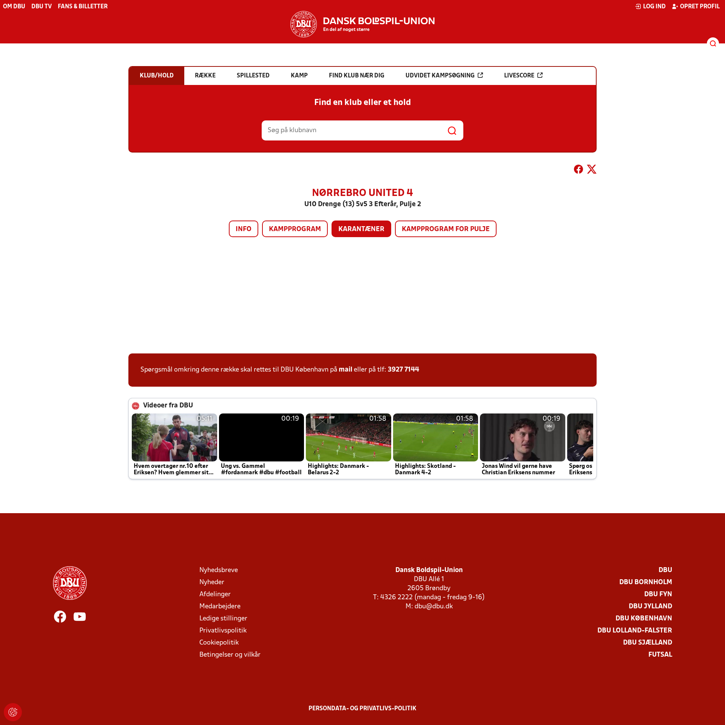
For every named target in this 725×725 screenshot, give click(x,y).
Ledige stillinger (223, 618)
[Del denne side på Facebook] (578, 171)
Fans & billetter (83, 6)
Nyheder (211, 582)
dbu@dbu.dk (434, 606)
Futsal (660, 655)
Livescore (519, 76)
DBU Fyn (658, 594)
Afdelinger (215, 594)
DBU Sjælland (647, 643)
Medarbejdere (220, 606)
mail (345, 370)
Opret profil (700, 6)
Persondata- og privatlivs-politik (362, 708)
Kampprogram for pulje (446, 229)
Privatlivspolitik (223, 631)
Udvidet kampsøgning (440, 76)
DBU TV (41, 6)
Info (243, 229)
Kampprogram (295, 229)
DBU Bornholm (645, 582)
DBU (665, 570)
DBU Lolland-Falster (634, 631)
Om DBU (14, 6)
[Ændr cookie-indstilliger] (13, 712)
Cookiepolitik (219, 643)
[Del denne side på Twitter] (592, 171)
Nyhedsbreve (218, 570)
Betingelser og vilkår (230, 655)
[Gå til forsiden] (362, 24)
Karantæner (361, 229)
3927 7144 (403, 370)
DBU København (643, 618)
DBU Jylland (650, 606)
